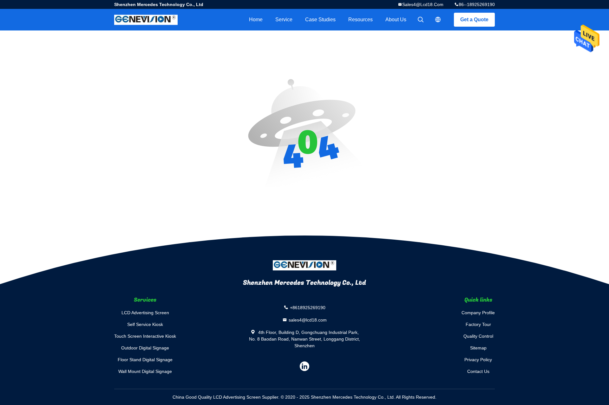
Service (283, 19)
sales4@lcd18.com (422, 4)
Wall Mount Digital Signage (145, 371)
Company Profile (478, 312)
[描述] (438, 19)
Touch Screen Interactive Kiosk (145, 336)
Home (256, 19)
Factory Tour (478, 324)
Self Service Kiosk (145, 324)
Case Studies (320, 19)
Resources (360, 19)
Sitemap (478, 347)
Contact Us (478, 371)
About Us (395, 19)
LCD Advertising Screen (145, 312)
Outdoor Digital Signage (145, 347)
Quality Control (478, 336)
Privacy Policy (478, 359)
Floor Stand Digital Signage (145, 359)
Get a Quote (474, 19)
